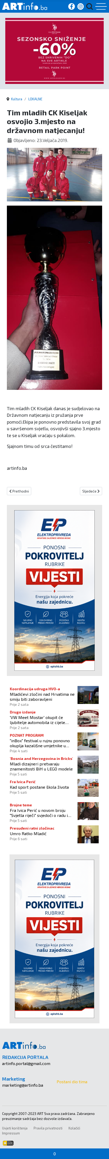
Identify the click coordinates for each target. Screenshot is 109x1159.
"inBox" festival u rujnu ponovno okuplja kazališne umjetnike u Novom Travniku (40, 743)
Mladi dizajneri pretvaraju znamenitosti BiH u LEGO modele (41, 766)
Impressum (11, 1133)
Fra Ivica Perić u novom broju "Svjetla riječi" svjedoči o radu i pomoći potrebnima (39, 813)
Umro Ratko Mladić (28, 833)
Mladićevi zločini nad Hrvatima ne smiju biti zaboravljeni (42, 697)
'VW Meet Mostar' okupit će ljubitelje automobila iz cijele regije (37, 720)
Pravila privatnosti (48, 1128)
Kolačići (74, 1128)
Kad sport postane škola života (39, 786)
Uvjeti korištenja (15, 1128)
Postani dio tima (72, 1081)
